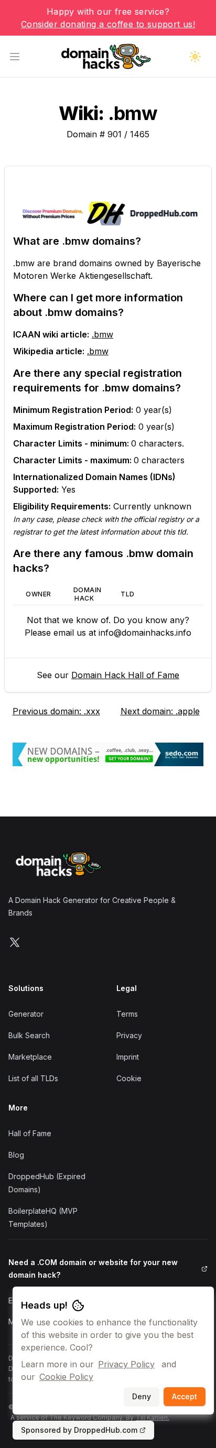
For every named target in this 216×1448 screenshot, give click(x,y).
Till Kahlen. (152, 1417)
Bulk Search (29, 1035)
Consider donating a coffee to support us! (108, 24)
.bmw (102, 334)
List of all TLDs (33, 1078)
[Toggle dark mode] (195, 56)
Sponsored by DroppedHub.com (79, 1429)
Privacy (129, 1035)
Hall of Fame (29, 1133)
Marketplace (30, 1056)
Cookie (129, 1078)
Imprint (127, 1056)
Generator (26, 1013)
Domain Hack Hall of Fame (125, 675)
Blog (16, 1154)
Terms (127, 1013)
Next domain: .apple (160, 711)
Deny (141, 1396)
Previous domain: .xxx (56, 711)
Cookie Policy (66, 1376)
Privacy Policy (126, 1364)
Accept (184, 1396)
